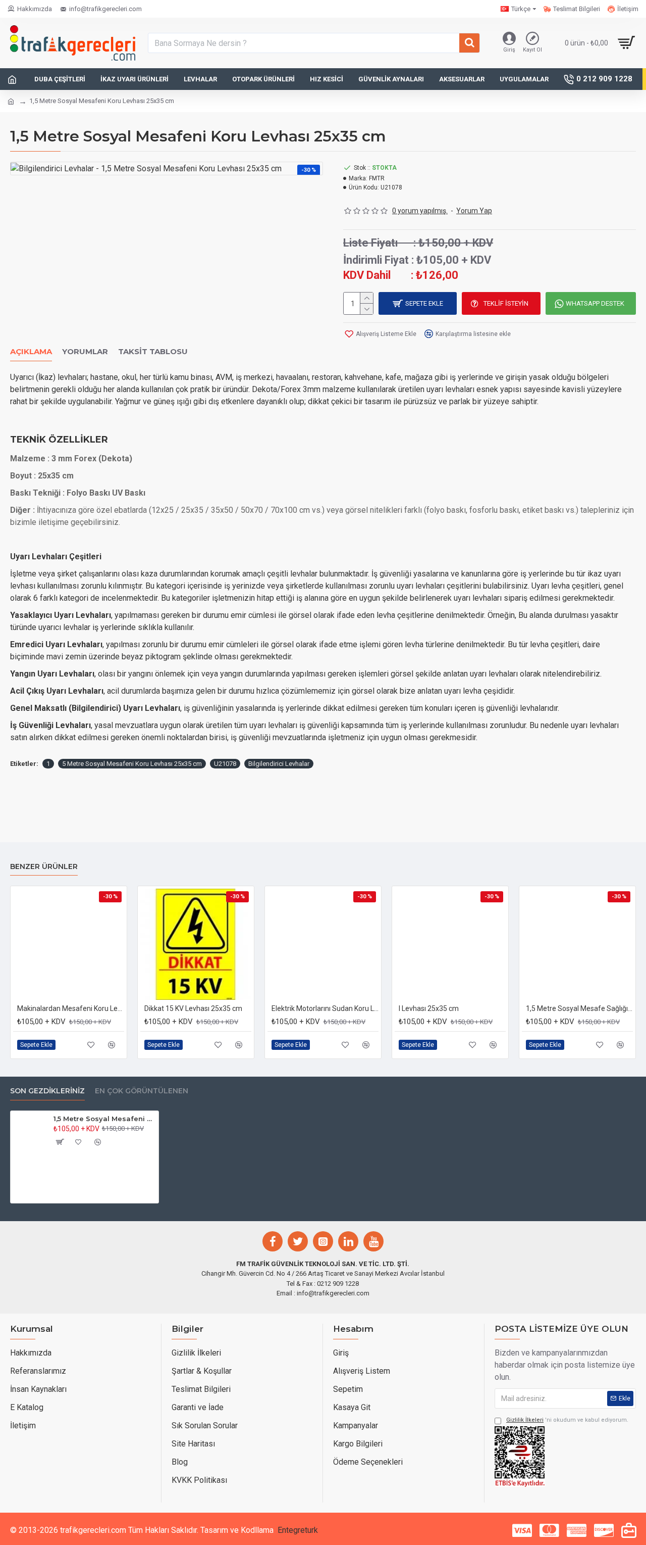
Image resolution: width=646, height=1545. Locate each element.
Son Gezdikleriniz (47, 1091)
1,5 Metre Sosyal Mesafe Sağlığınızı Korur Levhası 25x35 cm (579, 1008)
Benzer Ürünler (44, 866)
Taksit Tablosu (153, 351)
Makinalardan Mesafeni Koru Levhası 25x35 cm (70, 1008)
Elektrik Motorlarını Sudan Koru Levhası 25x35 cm (325, 1008)
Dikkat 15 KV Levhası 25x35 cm (193, 1008)
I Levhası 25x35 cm (429, 1008)
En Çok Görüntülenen (141, 1091)
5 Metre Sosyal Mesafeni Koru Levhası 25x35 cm (132, 763)
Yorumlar (85, 351)
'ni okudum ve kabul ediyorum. (567, 1420)
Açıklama (31, 351)
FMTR (377, 178)
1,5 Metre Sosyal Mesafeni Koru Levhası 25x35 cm (104, 1119)
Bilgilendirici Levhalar (278, 763)
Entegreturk (298, 1530)
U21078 (225, 763)
